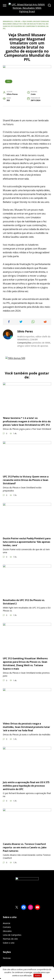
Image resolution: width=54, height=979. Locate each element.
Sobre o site (8, 942)
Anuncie (6, 923)
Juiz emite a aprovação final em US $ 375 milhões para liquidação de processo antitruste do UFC (26, 786)
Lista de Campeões (12, 935)
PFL (8, 81)
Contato (7, 927)
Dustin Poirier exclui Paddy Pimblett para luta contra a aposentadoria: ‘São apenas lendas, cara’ (27, 542)
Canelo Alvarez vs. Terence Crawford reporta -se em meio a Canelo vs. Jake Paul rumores (25, 847)
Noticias (7, 958)
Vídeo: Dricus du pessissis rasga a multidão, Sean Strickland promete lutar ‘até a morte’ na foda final (26, 727)
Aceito (37, 975)
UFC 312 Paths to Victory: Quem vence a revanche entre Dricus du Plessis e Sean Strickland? (26, 480)
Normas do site (10, 938)
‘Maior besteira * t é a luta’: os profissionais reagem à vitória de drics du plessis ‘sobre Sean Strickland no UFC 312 (27, 421)
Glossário (7, 931)
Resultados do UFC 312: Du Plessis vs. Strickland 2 (24, 601)
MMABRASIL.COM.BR (11, 21)
